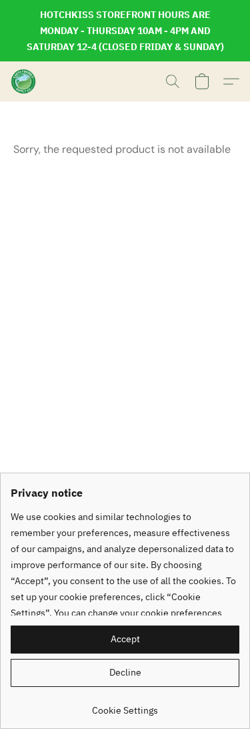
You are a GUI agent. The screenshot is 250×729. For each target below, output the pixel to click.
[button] (24, 81)
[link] (125, 705)
